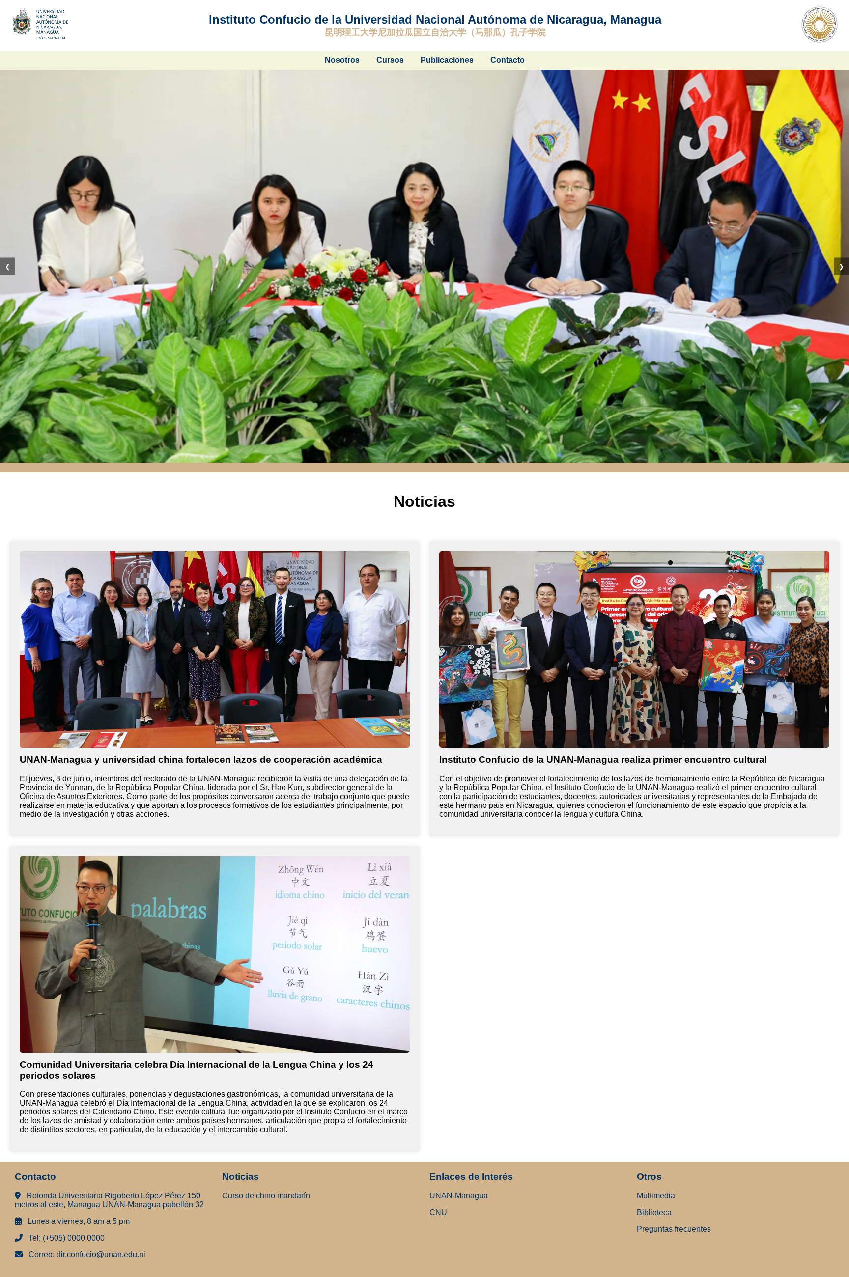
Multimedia (656, 1196)
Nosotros (342, 60)
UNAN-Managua (458, 1196)
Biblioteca (654, 1212)
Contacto (507, 60)
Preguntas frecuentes (674, 1229)
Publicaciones (447, 60)
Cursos (390, 60)
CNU (438, 1212)
